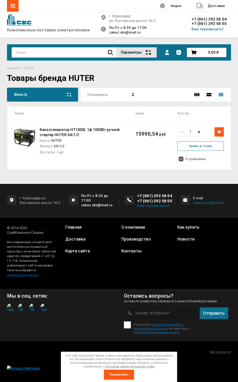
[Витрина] (196, 94)
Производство (136, 239)
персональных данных (23, 275)
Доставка (75, 239)
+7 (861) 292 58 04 (209, 19)
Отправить (214, 313)
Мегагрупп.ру (220, 352)
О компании (133, 227)
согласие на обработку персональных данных (159, 326)
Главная (73, 227)
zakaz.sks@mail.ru (209, 203)
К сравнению (196, 159)
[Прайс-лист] (221, 94)
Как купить (188, 227)
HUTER (56, 140)
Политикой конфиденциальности (157, 332)
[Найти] (110, 52)
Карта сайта (77, 251)
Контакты (131, 251)
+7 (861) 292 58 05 (209, 23)
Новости (186, 239)
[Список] (208, 94)
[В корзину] (219, 132)
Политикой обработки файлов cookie (130, 366)
